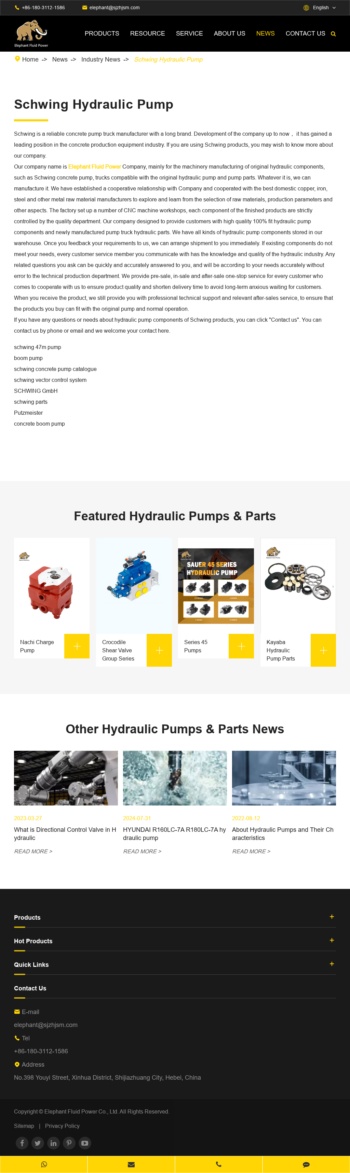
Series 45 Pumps (215, 646)
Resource (147, 33)
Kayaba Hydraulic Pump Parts (297, 650)
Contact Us (305, 33)
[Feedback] (306, 1165)
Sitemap (24, 1126)
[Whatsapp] (43, 1165)
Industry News (100, 59)
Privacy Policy (62, 1126)
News (265, 33)
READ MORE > (33, 851)
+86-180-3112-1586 (43, 7)
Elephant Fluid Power (94, 166)
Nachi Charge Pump (51, 646)
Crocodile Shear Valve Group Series (133, 650)
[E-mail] (131, 1165)
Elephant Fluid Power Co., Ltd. (82, 1111)
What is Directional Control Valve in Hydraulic (65, 833)
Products (102, 33)
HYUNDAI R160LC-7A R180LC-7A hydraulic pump (174, 833)
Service (189, 33)
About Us (229, 33)
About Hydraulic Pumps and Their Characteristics (283, 833)
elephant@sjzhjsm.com (115, 7)
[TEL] (218, 1165)
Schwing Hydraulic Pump (168, 59)
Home (30, 59)
